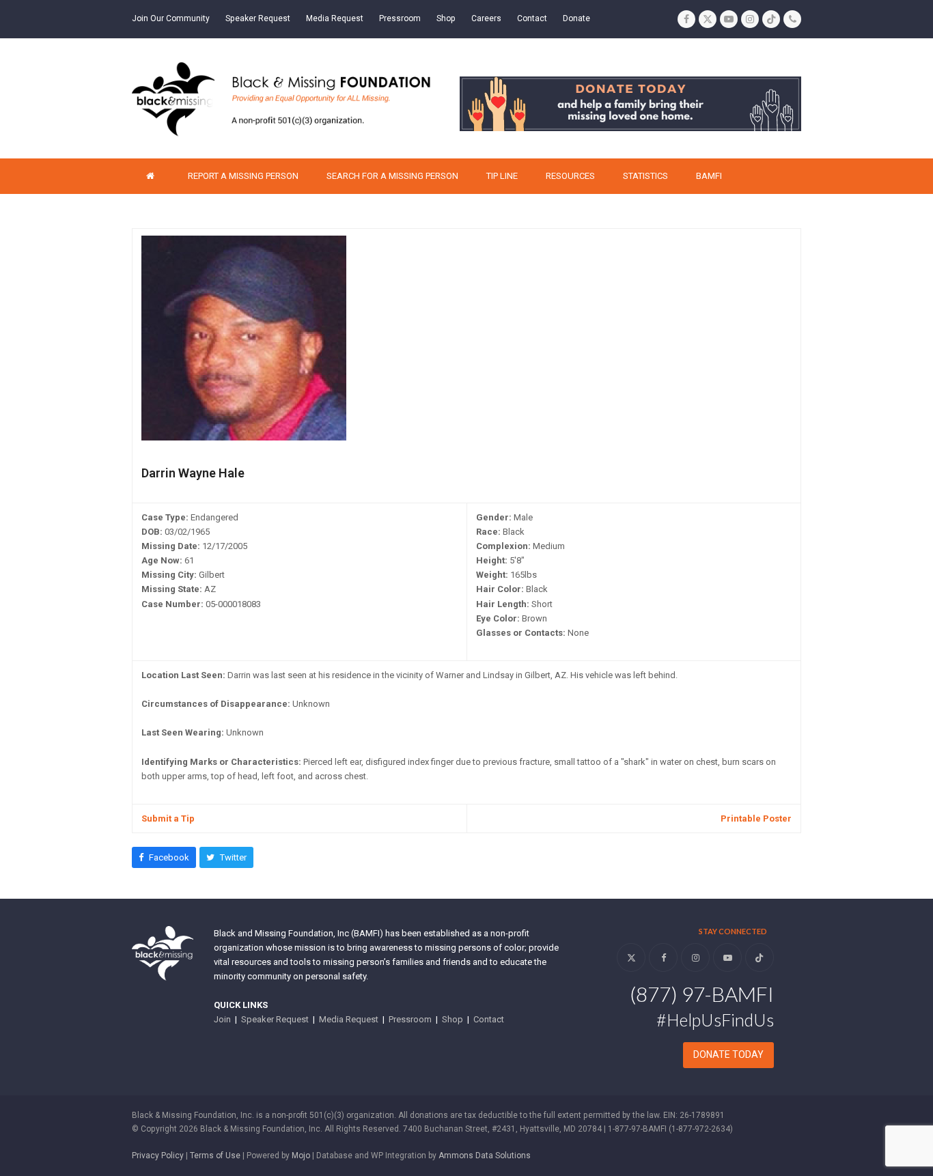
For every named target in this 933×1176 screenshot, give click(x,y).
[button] (164, 857)
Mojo (301, 1155)
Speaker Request (275, 1019)
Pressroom (410, 1019)
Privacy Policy (158, 1155)
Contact (488, 1019)
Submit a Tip (168, 818)
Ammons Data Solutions (484, 1155)
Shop (452, 1019)
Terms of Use (215, 1155)
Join (222, 1019)
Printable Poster (756, 818)
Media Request (348, 1019)
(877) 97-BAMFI (702, 993)
